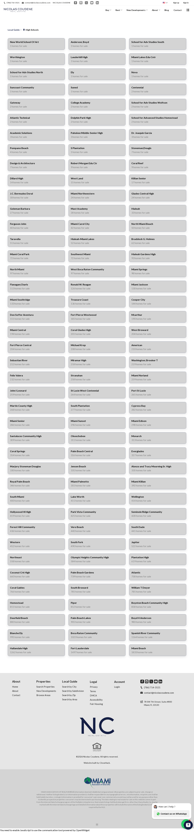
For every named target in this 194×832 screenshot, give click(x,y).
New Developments (136, 10)
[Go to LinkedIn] (97, 2)
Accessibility (96, 699)
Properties (43, 681)
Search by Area (69, 699)
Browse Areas (43, 695)
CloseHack (105, 763)
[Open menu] (187, 10)
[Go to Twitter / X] (86, 2)
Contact (178, 10)
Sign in (186, 3)
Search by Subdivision (73, 691)
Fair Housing (96, 704)
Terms (93, 691)
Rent (117, 10)
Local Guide (69, 681)
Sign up (176, 3)
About (155, 10)
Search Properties (45, 686)
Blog (166, 10)
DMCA (93, 695)
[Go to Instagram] (81, 2)
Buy (107, 10)
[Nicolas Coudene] (97, 726)
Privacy (94, 686)
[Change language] (165, 3)
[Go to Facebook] (75, 2)
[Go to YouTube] (92, 2)
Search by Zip (69, 695)
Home (15, 686)
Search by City (69, 686)
